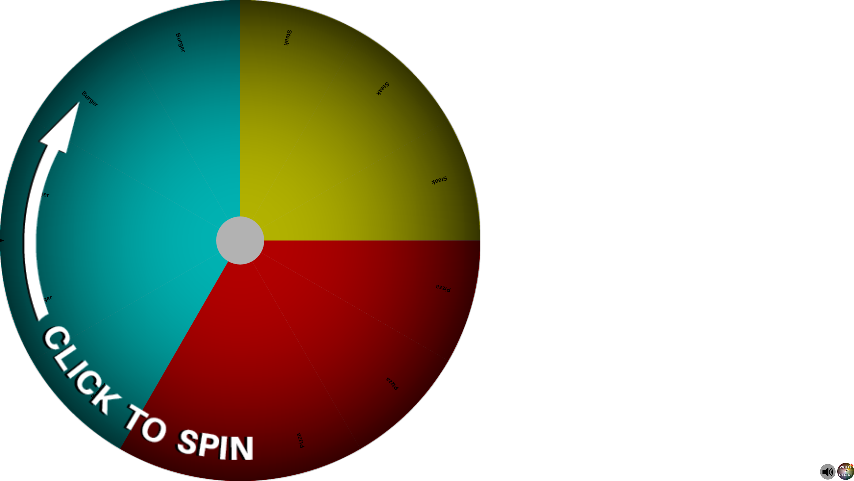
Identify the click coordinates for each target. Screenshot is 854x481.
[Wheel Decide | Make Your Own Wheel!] (845, 478)
